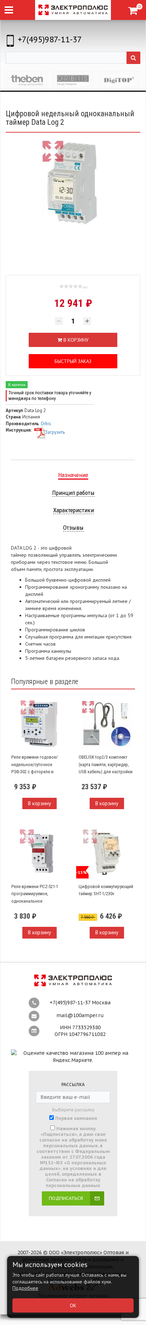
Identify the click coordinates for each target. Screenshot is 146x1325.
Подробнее (25, 1288)
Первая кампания (76, 1118)
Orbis (46, 424)
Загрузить (55, 432)
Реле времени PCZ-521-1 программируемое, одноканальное (34, 894)
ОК (73, 1305)
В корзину (39, 803)
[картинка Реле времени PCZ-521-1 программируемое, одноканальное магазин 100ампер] (39, 853)
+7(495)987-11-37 (50, 39)
